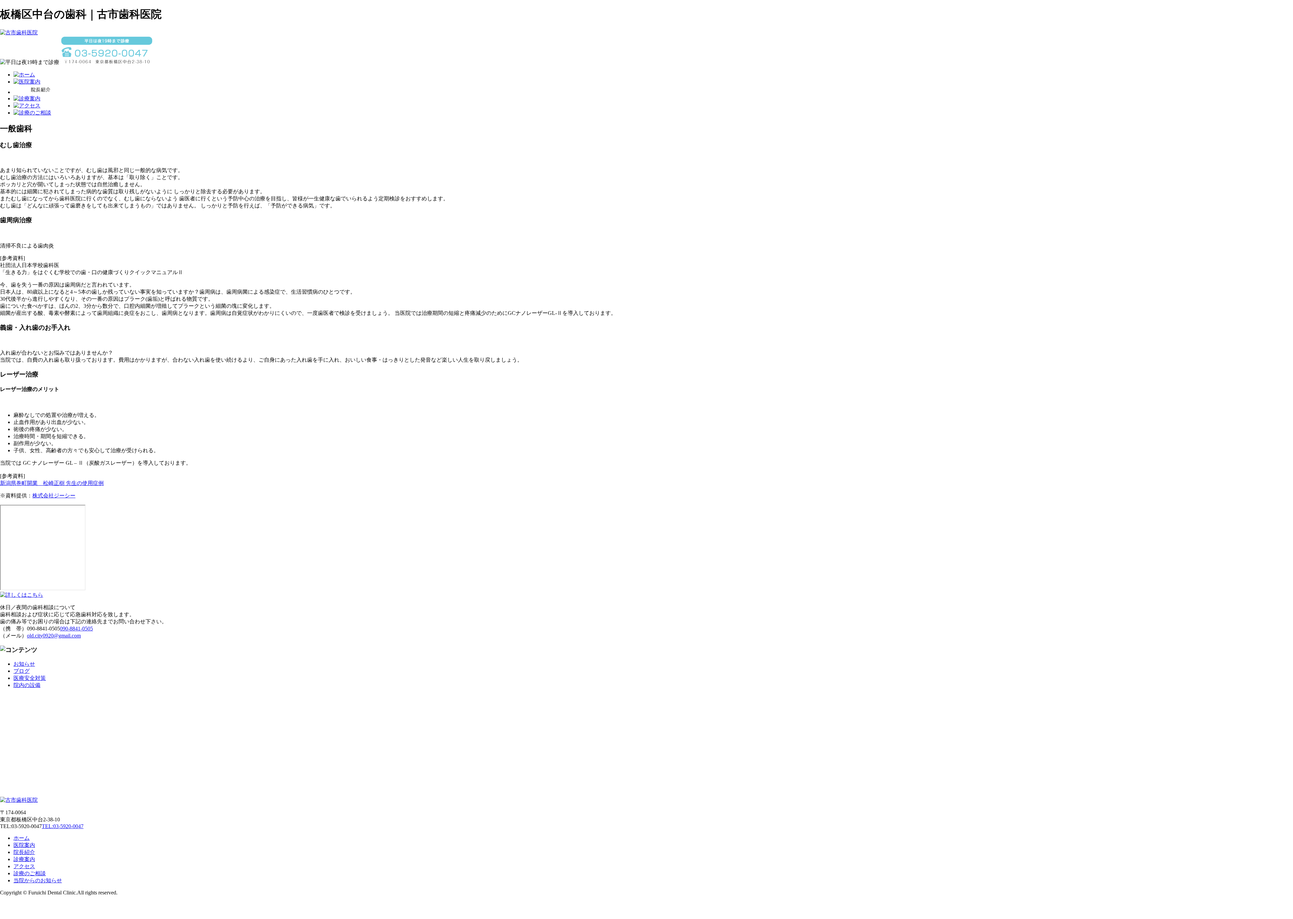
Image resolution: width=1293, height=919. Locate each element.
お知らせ (24, 664)
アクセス (24, 866)
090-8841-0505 (76, 628)
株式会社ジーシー (53, 495)
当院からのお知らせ (37, 880)
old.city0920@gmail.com (54, 635)
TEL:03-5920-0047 (63, 826)
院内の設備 (26, 685)
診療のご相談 (29, 873)
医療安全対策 (29, 678)
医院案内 (24, 845)
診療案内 (24, 859)
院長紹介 (24, 852)
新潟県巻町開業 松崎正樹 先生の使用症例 (52, 483)
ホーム (21, 838)
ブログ (21, 671)
